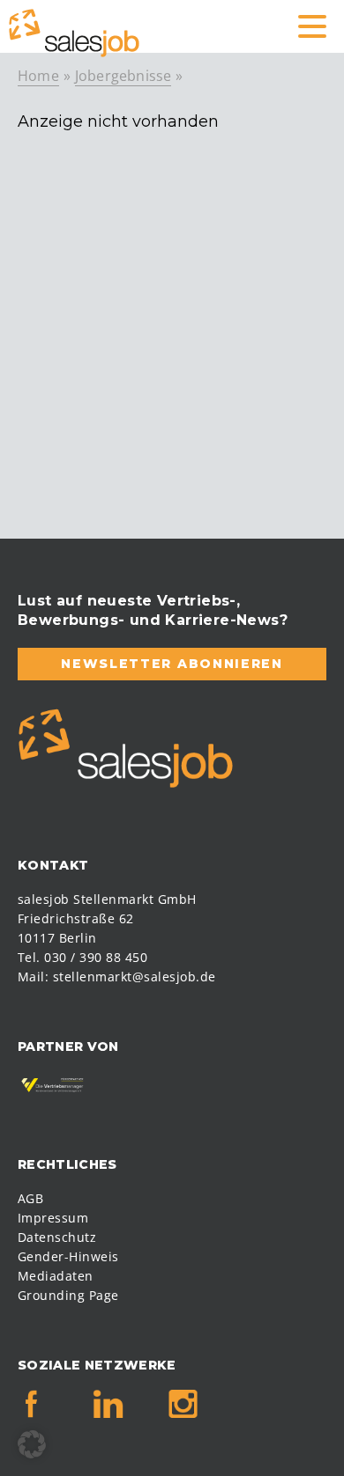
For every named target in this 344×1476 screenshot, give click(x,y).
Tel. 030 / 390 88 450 (82, 957)
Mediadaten (55, 1275)
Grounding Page (68, 1295)
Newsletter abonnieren (171, 664)
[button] (32, 1444)
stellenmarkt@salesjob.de (134, 976)
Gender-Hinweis (68, 1256)
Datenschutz (57, 1237)
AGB (30, 1198)
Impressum (53, 1217)
